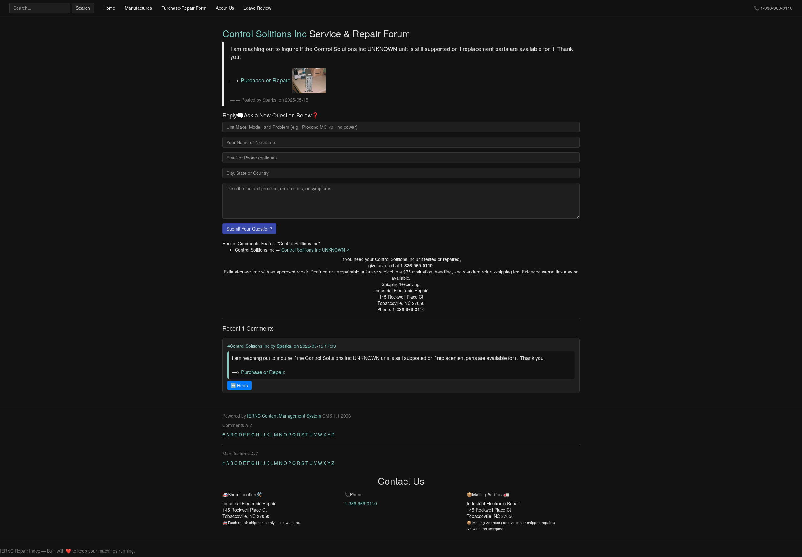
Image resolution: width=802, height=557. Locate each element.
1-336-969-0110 (776, 8)
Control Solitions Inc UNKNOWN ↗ (315, 250)
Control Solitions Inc (264, 33)
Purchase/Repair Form (183, 8)
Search (83, 8)
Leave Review (257, 8)
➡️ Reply (239, 385)
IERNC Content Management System (284, 416)
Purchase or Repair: (266, 80)
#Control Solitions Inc (248, 346)
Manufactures (138, 8)
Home (109, 8)
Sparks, (285, 346)
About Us (225, 8)
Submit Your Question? (249, 229)
